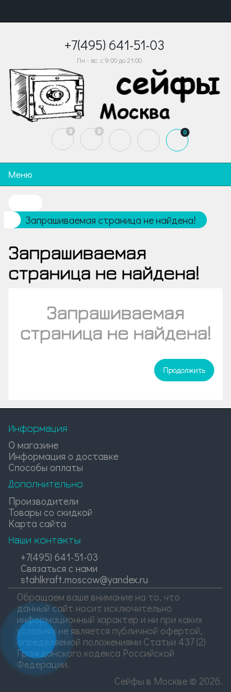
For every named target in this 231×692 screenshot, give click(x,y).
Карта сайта (37, 523)
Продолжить (184, 370)
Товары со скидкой (50, 512)
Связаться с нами (58, 568)
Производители (43, 501)
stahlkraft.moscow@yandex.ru (83, 579)
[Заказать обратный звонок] (36, 638)
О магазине (33, 444)
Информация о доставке (63, 456)
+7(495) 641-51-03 (58, 557)
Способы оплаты (45, 467)
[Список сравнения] (91, 139)
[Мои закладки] (63, 139)
